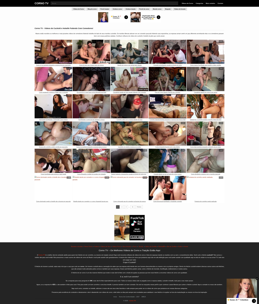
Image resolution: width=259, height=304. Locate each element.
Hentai (186, 246)
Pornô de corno (144, 9)
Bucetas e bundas (77, 246)
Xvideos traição (130, 9)
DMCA (144, 297)
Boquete (167, 9)
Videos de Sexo (106, 246)
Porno (135, 246)
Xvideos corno (117, 9)
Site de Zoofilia (171, 246)
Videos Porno (116, 246)
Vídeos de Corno (187, 3)
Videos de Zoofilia (151, 246)
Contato (220, 3)
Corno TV (132, 300)
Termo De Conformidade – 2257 (129, 297)
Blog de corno (92, 9)
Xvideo (180, 246)
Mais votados (210, 3)
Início (115, 297)
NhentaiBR (161, 246)
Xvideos (96, 246)
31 (132, 207)
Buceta (141, 246)
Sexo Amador (127, 246)
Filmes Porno (88, 246)
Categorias (199, 3)
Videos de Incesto (179, 9)
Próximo (139, 207)
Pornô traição (104, 9)
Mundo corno (157, 9)
